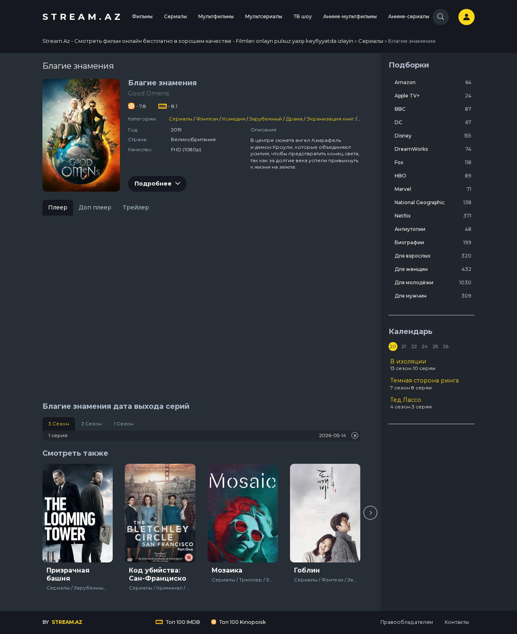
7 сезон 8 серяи (424, 384)
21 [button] (403, 346)
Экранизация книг (330, 119)
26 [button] (445, 346)
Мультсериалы (263, 16)
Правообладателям (406, 622)
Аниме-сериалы (408, 16)
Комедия (233, 119)
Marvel (433, 189)
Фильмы (142, 16)
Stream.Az (82, 16)
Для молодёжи (433, 282)
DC (433, 122)
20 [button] (393, 346)
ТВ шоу (303, 16)
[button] (370, 513)
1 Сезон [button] (123, 424)
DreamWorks (433, 149)
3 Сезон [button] (58, 424)
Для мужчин (433, 296)
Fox (433, 162)
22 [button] (414, 346)
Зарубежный (265, 119)
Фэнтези (207, 119)
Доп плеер (95, 207)
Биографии (433, 242)
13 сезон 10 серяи (412, 365)
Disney (433, 136)
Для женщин (433, 269)
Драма (294, 119)
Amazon (433, 82)
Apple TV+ (433, 96)
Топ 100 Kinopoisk (242, 622)
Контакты (456, 622)
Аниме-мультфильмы (350, 16)
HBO (433, 176)
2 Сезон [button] (91, 424)
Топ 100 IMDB (182, 622)
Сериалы (175, 16)
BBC (433, 109)
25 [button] (435, 346)
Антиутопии (433, 229)
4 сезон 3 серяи (411, 403)
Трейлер (136, 207)
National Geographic (433, 202)
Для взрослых (433, 256)
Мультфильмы (216, 16)
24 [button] (425, 346)
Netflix (433, 216)
